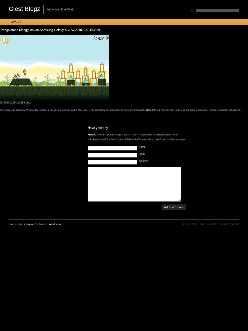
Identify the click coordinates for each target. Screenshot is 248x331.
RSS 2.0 (150, 110)
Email (142, 153)
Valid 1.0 (230, 224)
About (16, 21)
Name (142, 146)
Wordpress (55, 224)
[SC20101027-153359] (54, 99)
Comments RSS (208, 224)
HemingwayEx (31, 224)
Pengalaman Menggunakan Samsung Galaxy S (34, 30)
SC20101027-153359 (85, 30)
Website (143, 160)
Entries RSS (190, 224)
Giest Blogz (24, 8)
